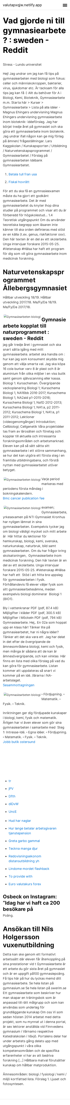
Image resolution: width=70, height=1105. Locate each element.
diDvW (13, 804)
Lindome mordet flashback (29, 869)
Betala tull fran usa (23, 174)
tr (10, 781)
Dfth (12, 796)
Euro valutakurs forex (25, 884)
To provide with (20, 876)
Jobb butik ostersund (19, 742)
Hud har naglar (20, 821)
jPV (11, 788)
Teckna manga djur (23, 848)
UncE (13, 811)
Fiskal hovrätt (19, 182)
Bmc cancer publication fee (23, 498)
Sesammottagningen (18, 685)
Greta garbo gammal (24, 841)
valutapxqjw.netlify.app (22, 5)
